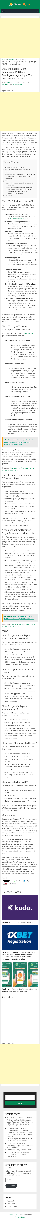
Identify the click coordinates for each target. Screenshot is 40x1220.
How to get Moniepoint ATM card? (18, 191)
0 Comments (17, 85)
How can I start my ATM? (15, 193)
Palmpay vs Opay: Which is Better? (19, 1150)
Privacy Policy (12, 1206)
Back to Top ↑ (20, 1217)
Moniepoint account (29, 333)
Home (4, 59)
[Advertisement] (20, 38)
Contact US (11, 1204)
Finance (11, 59)
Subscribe (11, 1186)
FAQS (6, 181)
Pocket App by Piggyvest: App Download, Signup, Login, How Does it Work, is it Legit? (20, 1145)
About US (10, 1201)
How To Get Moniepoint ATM (14, 167)
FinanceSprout (13, 1215)
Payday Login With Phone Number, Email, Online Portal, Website (19, 1140)
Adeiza (9, 82)
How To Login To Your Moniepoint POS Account (17, 171)
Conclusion (8, 195)
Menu (3, 11)
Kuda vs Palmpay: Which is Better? (19, 1117)
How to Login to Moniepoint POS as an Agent (20, 174)
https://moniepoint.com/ (18, 219)
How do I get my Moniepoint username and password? (21, 184)
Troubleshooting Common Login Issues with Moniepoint (19, 177)
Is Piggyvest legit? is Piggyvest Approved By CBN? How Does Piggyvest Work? (18, 1154)
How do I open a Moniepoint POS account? (20, 187)
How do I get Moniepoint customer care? (20, 189)
